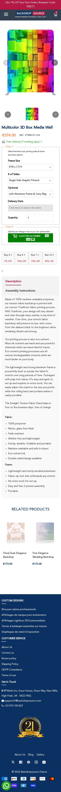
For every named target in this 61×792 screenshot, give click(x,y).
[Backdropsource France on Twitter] (13, 762)
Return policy (9, 658)
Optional (13, 188)
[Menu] (7, 14)
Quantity (13, 218)
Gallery (40, 755)
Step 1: (10, 146)
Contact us (8, 653)
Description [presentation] (13, 281)
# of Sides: (14, 174)
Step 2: (10, 227)
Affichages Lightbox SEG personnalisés (23, 621)
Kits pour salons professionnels (19, 609)
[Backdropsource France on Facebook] (20, 762)
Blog (30, 755)
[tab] (20, 281)
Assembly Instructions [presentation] (20, 290)
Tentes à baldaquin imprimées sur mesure (24, 626)
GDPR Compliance (12, 670)
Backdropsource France (34, 772)
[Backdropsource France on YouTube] (44, 762)
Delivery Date (15, 201)
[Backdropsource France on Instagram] (36, 762)
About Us (7, 647)
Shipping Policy (10, 664)
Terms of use (9, 675)
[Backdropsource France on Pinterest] (28, 762)
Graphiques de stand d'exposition (20, 632)
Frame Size (14, 161)
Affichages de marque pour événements (24, 615)
